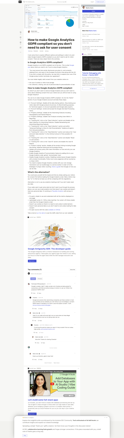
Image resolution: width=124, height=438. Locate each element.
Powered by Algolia (61, 1)
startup (46, 51)
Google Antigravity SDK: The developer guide (49, 249)
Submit (33, 278)
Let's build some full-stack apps (43, 400)
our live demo (41, 213)
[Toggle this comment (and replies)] (29, 286)
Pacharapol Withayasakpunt (38, 284)
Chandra (35, 297)
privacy (30, 51)
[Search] (24, 2)
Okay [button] (25, 435)
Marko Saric (34, 31)
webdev (36, 51)
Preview (40, 278)
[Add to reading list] (20, 43)
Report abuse (56, 362)
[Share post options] (20, 52)
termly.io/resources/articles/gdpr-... (42, 305)
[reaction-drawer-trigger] (20, 33)
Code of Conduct (48, 362)
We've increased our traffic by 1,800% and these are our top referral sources (92, 41)
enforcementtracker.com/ (48, 329)
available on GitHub (54, 210)
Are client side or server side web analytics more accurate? (92, 48)
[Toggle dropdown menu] (75, 217)
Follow (93, 11)
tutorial (41, 51)
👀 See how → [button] (93, 88)
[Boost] (20, 47)
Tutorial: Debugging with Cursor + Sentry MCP (91, 74)
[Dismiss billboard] (107, 417)
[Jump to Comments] (20, 38)
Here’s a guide (56, 167)
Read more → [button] (32, 261)
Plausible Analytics (57, 191)
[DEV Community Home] (20, 2)
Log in (92, 1)
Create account (100, 1)
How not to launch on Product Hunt (91, 35)
